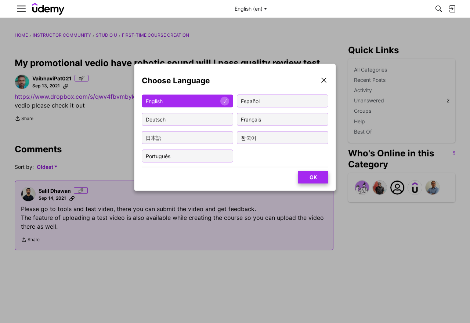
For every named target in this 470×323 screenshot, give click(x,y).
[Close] (323, 81)
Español (250, 101)
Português (158, 156)
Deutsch (156, 119)
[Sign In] (452, 8)
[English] (48, 9)
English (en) (249, 9)
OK (313, 177)
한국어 (248, 137)
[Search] (438, 8)
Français (251, 119)
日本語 (153, 137)
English (154, 101)
